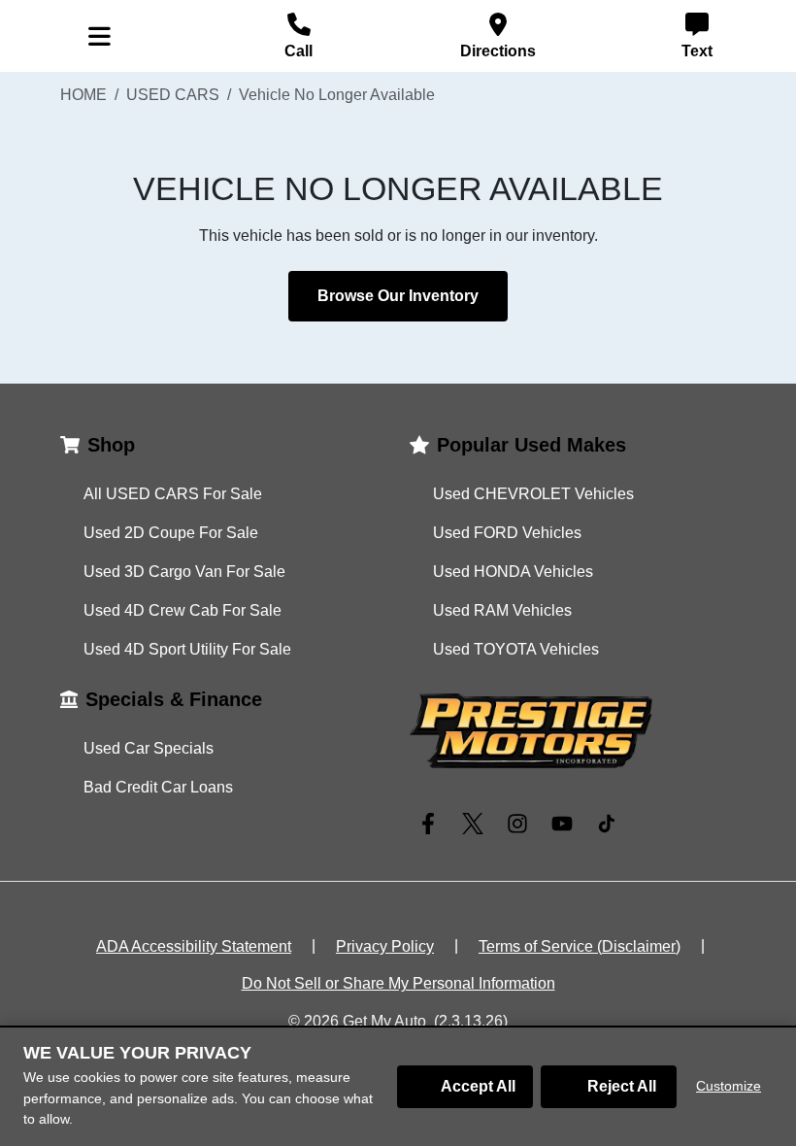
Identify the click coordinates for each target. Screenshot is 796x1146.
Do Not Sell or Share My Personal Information (398, 983)
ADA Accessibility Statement (193, 946)
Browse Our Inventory (398, 295)
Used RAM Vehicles (502, 610)
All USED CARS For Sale (172, 494)
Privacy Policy (385, 946)
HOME (83, 94)
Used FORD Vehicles (507, 532)
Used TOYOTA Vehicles (516, 649)
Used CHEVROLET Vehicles (533, 494)
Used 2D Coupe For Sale (170, 532)
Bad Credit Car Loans (158, 787)
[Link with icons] (432, 823)
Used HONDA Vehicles (513, 571)
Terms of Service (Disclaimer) (579, 946)
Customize (728, 1086)
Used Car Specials (148, 748)
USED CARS (172, 94)
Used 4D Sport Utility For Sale (187, 649)
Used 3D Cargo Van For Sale (184, 571)
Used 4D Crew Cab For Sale (182, 610)
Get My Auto (384, 1021)
